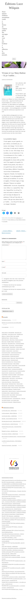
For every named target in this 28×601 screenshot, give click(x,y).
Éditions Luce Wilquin (14, 6)
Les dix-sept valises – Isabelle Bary (9, 416)
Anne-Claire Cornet (12, 334)
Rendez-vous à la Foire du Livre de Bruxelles (11, 322)
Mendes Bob (4, 385)
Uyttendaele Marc (17, 398)
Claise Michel (12, 347)
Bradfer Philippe (10, 341)
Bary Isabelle (16, 336)
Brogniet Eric (18, 341)
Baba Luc (4, 336)
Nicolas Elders (5, 555)
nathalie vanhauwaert (6, 526)
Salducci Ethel (5, 391)
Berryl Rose (12, 339)
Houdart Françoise (13, 371)
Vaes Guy (23, 398)
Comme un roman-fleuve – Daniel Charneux (14, 514)
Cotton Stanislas (5, 354)
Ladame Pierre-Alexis (6, 376)
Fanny (3, 546)
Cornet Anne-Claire (6, 352)
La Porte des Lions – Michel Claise (9, 410)
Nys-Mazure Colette (6, 387)
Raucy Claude (22, 387)
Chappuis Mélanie (19, 345)
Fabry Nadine (16, 363)
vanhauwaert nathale (6, 564)
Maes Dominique (16, 382)
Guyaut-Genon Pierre (6, 369)
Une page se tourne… (6, 320)
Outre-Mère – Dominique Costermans (12, 535)
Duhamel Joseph (14, 360)
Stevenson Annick (6, 396)
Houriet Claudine (21, 371)
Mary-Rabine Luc (12, 219)
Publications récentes (8, 407)
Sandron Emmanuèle (21, 391)
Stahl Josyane (19, 394)
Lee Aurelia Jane (18, 378)
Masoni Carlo (19, 383)
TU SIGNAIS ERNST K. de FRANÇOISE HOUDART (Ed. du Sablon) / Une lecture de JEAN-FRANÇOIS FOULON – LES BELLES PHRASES (14, 485)
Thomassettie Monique (7, 398)
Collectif (3, 349)
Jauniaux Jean (12, 372)
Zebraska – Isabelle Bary (14, 516)
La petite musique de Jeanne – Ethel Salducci (11, 441)
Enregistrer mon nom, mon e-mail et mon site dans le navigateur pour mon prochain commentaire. (13, 280)
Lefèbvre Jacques (5, 380)
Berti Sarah (4, 341)
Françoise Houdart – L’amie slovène (14, 482)
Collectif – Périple (21, 231)
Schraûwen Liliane (6, 393)
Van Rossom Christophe (7, 402)
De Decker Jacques (6, 358)
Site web (4, 273)
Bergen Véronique (14, 338)
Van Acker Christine (6, 400)
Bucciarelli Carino (11, 343)
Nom (3, 261)
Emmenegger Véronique (7, 363)
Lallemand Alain (5, 378)
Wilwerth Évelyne (17, 402)
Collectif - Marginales (10, 349)
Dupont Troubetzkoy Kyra (7, 361)
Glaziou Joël (10, 367)
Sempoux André (5, 394)
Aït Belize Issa (20, 334)
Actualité (5, 317)
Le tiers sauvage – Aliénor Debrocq (9, 413)
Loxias (3, 537)
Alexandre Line (18, 332)
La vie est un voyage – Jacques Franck (17, 576)
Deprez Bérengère (20, 358)
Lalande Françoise (16, 376)
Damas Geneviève (6, 356)
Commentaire (5, 245)
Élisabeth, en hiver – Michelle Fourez (10, 431)
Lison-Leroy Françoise (6, 382)
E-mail (4, 267)
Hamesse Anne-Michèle (17, 369)
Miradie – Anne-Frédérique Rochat (9, 418)
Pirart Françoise (14, 387)
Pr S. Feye (4, 576)
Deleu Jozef (12, 358)
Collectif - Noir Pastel (20, 349)
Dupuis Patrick (17, 361)
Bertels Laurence (19, 339)
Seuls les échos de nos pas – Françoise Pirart (11, 426)
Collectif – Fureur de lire (7, 351)
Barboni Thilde (9, 336)
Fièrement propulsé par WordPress (9, 598)
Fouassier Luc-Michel (6, 365)
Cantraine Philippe (20, 343)
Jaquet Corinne (5, 372)
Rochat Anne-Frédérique (7, 389)
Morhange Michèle (19, 385)
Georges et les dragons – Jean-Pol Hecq (16, 494)
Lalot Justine (12, 378)
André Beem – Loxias (12, 537)
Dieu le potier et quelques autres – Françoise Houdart (13, 436)
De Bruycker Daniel (14, 356)
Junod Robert (5, 374)
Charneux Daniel (5, 347)
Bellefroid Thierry (5, 338)
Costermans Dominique (16, 352)
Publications (18, 218)
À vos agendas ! (5, 327)
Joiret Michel (18, 372)
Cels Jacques (11, 345)
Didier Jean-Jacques (6, 360)
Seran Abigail (12, 394)
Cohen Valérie (19, 347)
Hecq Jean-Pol (5, 371)
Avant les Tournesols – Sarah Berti (9, 445)
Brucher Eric (4, 343)
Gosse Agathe (16, 367)
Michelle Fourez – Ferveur (17, 589)
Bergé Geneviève (5, 339)
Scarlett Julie (4, 568)
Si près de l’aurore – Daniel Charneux (10, 424)
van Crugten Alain (15, 400)
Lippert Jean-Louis (14, 380)
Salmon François (12, 391)
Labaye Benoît (20, 374)
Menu (14, 58)
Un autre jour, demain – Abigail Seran (10, 433)
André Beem (4, 334)
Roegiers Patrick (16, 389)
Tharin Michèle (13, 396)
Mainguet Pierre (12, 383)
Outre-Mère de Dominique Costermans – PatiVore (13, 534)
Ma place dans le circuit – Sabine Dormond (11, 421)
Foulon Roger (15, 365)
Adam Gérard (5, 332)
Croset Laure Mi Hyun (14, 354)
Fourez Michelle (21, 365)
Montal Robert (11, 385)
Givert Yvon (4, 367)
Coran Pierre (15, 351)
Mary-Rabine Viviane (20, 219)
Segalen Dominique (14, 393)
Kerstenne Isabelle (12, 374)
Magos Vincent (5, 383)
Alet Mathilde (11, 332)
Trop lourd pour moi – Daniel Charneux (13, 509)
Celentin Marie (5, 345)
